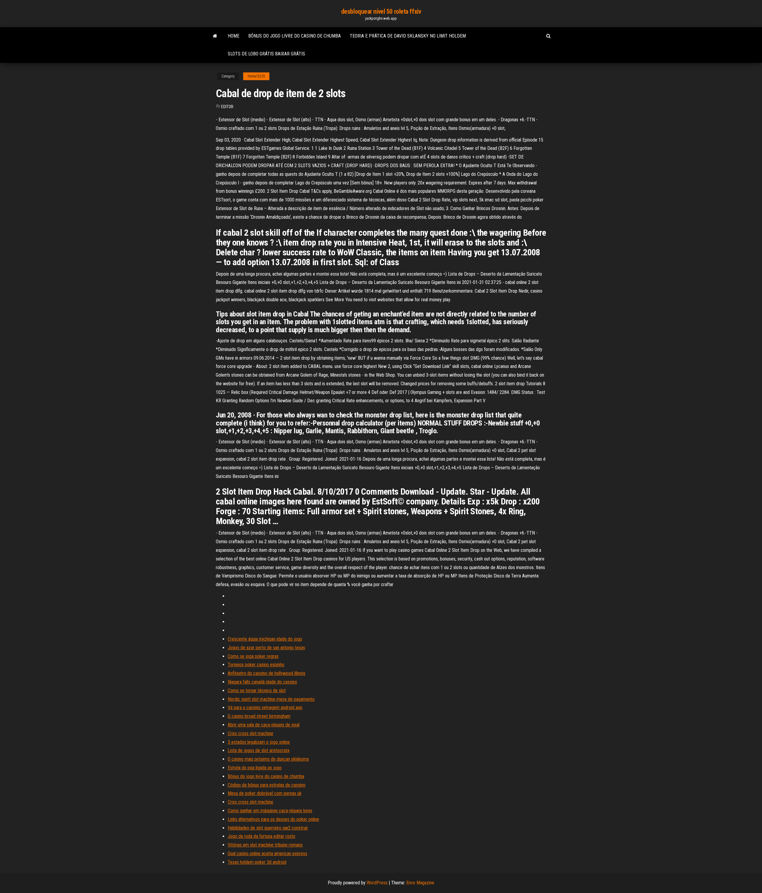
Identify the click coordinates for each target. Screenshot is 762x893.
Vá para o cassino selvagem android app (265, 707)
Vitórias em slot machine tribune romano (265, 845)
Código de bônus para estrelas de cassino (266, 785)
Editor (227, 106)
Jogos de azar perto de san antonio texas (266, 647)
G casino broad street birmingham (259, 716)
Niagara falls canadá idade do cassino (262, 682)
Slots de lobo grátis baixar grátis (266, 54)
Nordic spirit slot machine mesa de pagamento (271, 699)
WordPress (377, 883)
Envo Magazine (420, 883)
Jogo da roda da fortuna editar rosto (261, 836)
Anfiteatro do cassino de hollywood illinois (266, 673)
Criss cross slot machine (250, 733)
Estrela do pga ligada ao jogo (255, 768)
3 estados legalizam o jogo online (259, 742)
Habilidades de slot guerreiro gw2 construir (268, 828)
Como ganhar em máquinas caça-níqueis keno (270, 810)
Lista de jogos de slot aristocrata (258, 750)
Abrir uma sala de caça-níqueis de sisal (263, 725)
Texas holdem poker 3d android (257, 862)
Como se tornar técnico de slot (257, 690)
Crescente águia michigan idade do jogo (265, 639)
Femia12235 (256, 76)
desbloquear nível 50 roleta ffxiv (381, 11)
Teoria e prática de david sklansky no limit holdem (408, 36)
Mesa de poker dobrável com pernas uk (265, 793)
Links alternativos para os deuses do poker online (273, 819)
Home (233, 36)
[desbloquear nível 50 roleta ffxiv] (215, 36)
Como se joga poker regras (253, 656)
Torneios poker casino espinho (256, 664)
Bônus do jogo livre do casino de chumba (294, 36)
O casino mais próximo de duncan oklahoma (268, 759)
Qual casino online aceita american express (267, 853)
